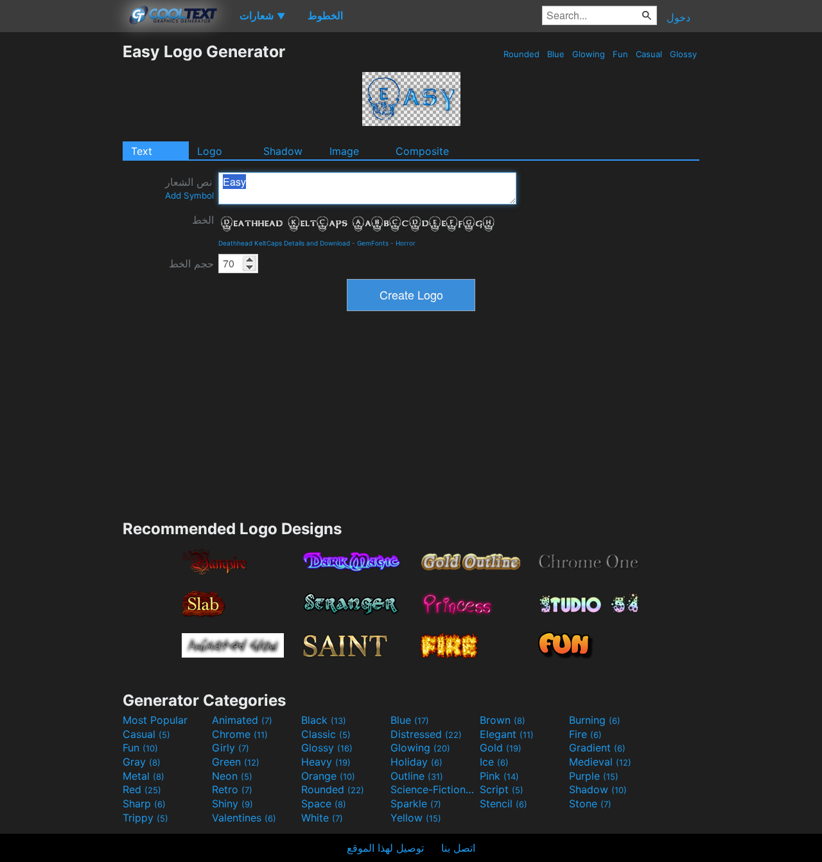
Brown (502, 720)
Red (142, 789)
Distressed (426, 734)
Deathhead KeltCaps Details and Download (284, 243)
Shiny (232, 803)
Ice (494, 761)
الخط (203, 219)
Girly (230, 747)
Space (323, 803)
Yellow (415, 817)
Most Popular (155, 720)
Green (235, 761)
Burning (594, 720)
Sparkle (415, 803)
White (322, 817)
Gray (142, 761)
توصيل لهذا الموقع (385, 847)
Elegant (507, 734)
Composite (422, 151)
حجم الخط (191, 263)
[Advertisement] (61, 234)
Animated (242, 720)
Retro (232, 789)
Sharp (144, 803)
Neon (232, 775)
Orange (328, 775)
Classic (326, 734)
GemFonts (373, 243)
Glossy (683, 54)
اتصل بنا (458, 847)
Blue (556, 54)
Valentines (244, 817)
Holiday (416, 761)
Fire (585, 734)
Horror (405, 243)
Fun (620, 54)
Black (323, 720)
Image (344, 151)
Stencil (503, 803)
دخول (678, 17)
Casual (649, 54)
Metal (143, 775)
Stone (590, 803)
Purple (593, 775)
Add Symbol (189, 195)
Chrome (240, 734)
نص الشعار (189, 188)
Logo (209, 151)
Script (501, 789)
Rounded (521, 54)
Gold (500, 747)
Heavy (326, 761)
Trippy (145, 817)
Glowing (589, 54)
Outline (416, 775)
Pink (499, 775)
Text (141, 151)
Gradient (597, 747)
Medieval (600, 761)
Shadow (282, 151)
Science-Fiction (433, 789)
